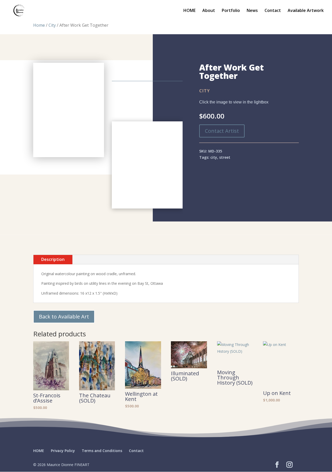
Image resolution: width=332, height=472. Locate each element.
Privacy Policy (63, 450)
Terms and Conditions (102, 450)
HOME (189, 11)
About (208, 11)
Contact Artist (222, 130)
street (224, 157)
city (213, 157)
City (52, 25)
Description (53, 259)
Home (39, 25)
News (252, 11)
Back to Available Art (64, 316)
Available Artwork (306, 11)
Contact (273, 11)
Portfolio (231, 11)
